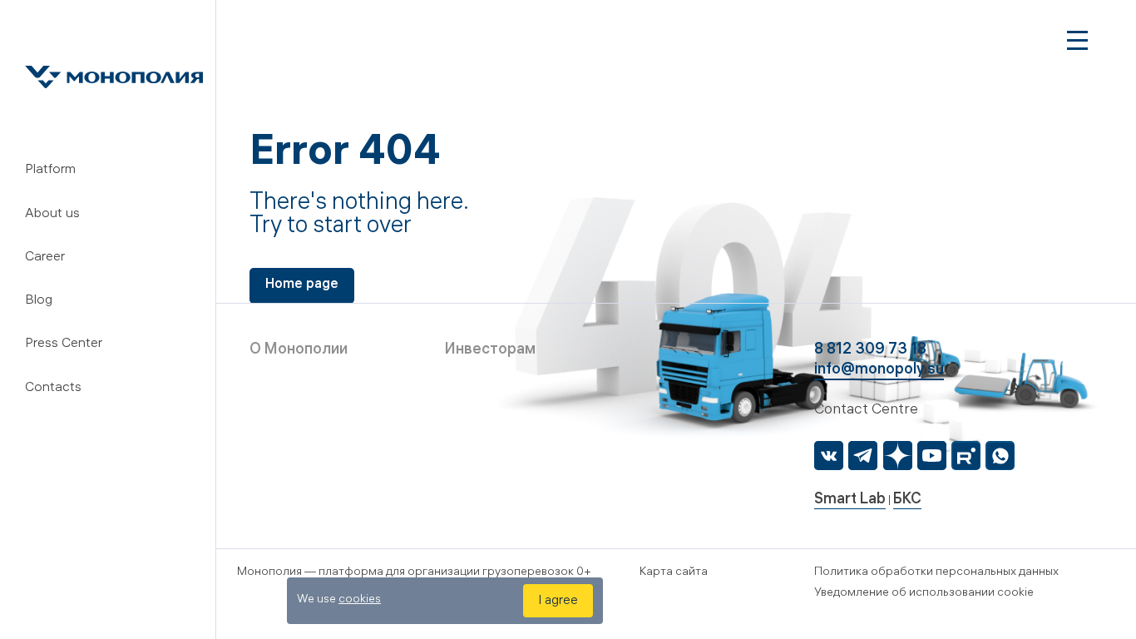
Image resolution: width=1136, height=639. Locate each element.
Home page (301, 285)
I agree (558, 601)
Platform (50, 170)
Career (45, 257)
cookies (359, 600)
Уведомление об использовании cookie (924, 593)
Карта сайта (674, 573)
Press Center (63, 344)
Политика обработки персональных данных (936, 573)
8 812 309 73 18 (870, 351)
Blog (38, 301)
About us (52, 214)
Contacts (53, 388)
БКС (907, 500)
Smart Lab (850, 500)
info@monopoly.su (879, 371)
